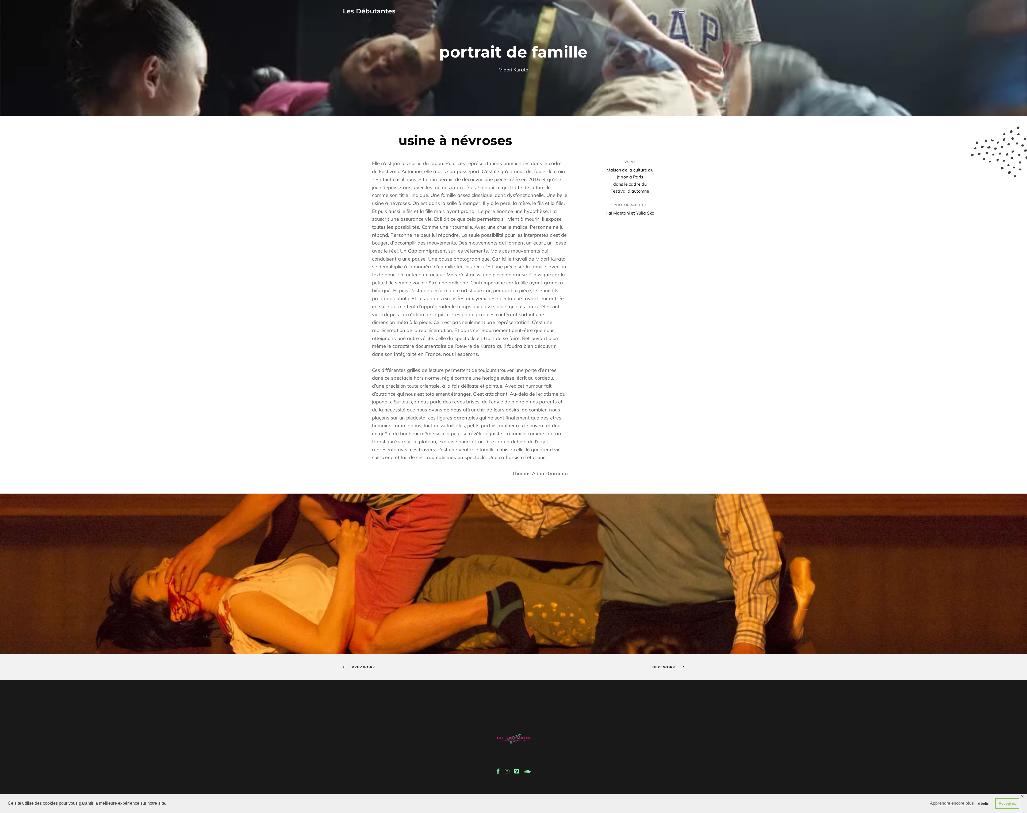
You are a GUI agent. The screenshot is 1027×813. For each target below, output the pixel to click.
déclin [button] (983, 803)
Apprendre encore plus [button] (952, 803)
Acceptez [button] (1007, 803)
